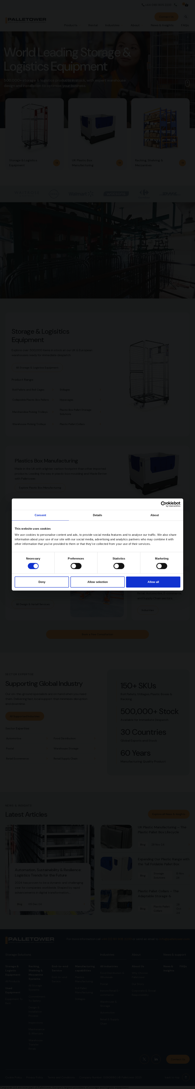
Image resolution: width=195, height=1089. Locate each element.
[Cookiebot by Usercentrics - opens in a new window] (163, 504)
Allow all (153, 582)
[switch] (76, 566)
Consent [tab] (40, 515)
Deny (41, 582)
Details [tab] (97, 515)
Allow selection (97, 582)
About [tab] (154, 515)
